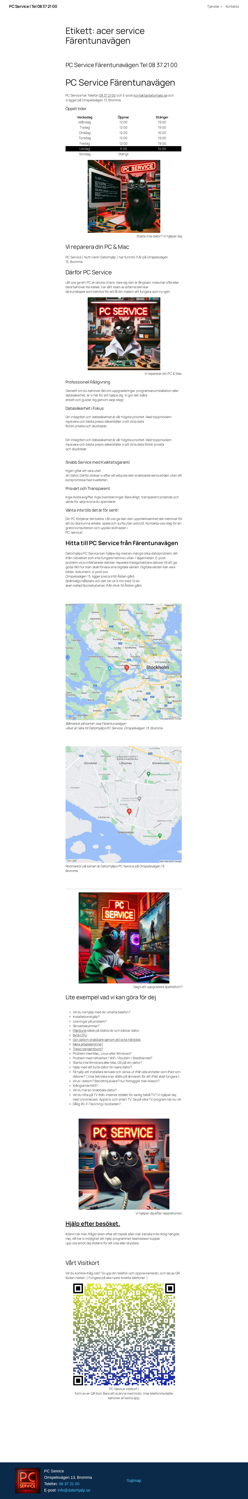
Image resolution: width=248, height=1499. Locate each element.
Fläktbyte (80, 1030)
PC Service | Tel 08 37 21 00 (33, 6)
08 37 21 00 (107, 95)
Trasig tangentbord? (88, 1049)
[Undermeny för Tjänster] (221, 6)
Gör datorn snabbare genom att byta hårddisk (107, 1039)
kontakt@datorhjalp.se (150, 95)
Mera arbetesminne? (88, 1044)
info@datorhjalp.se (74, 1490)
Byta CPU (80, 1035)
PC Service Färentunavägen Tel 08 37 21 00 (122, 65)
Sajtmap (134, 1480)
